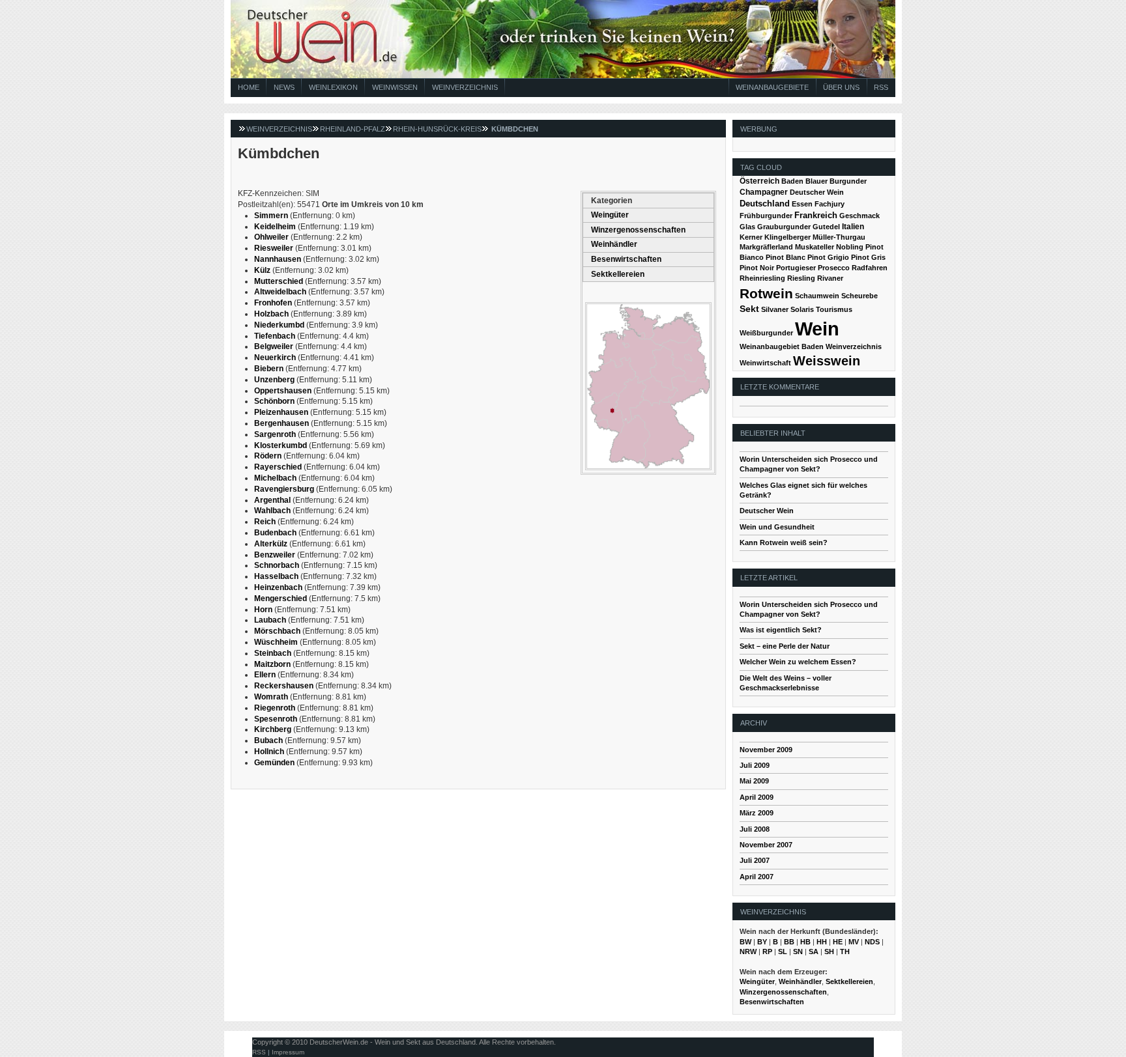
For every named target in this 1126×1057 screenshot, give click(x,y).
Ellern (265, 674)
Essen (802, 204)
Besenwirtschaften (626, 259)
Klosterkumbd (280, 445)
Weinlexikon (333, 87)
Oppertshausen (282, 390)
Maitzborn (272, 664)
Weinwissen (395, 87)
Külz (262, 270)
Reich (265, 521)
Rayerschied (278, 467)
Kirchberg (272, 729)
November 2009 (766, 750)
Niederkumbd (279, 325)
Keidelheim (275, 226)
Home (248, 87)
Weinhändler (614, 244)
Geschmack (859, 215)
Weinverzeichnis (465, 87)
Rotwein (766, 293)
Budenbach (275, 532)
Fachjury (829, 204)
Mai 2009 (754, 781)
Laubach (270, 620)
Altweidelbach (280, 291)
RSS (881, 87)
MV (853, 942)
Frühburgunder (766, 215)
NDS (872, 942)
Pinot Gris (868, 257)
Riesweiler (273, 248)
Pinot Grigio (828, 257)
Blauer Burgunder (836, 181)
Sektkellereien (617, 274)
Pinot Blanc (785, 257)
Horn (263, 609)
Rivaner (830, 278)
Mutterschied (278, 281)
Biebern (268, 368)
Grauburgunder (784, 227)
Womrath (271, 696)
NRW (748, 951)
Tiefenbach (274, 336)
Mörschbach (277, 631)
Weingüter (610, 214)
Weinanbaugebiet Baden (782, 346)
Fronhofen (273, 302)
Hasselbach (276, 576)
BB (789, 942)
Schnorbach (276, 565)
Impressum (288, 1052)
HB (805, 942)
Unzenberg (274, 379)
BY (762, 942)
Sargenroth (275, 434)
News (284, 87)
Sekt (749, 309)
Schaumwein (817, 296)
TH (845, 951)
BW (745, 942)
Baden (792, 181)
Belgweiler (273, 346)
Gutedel (826, 227)
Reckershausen (283, 685)
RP (767, 951)
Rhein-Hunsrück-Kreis (437, 129)
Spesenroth (275, 719)
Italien (853, 226)
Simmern (271, 215)
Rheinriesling (762, 278)
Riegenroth (274, 707)
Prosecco (834, 268)
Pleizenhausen (281, 412)
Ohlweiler (271, 237)
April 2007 (756, 877)
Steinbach (272, 653)
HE (838, 942)
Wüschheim (276, 642)
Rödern (268, 455)
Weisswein (826, 361)
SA (813, 951)
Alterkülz (270, 543)
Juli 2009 (755, 765)
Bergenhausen (281, 423)
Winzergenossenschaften (638, 229)
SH (829, 951)
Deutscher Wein (817, 192)
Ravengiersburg (284, 489)
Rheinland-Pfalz (352, 129)
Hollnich (269, 751)
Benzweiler (274, 554)
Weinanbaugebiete (772, 87)
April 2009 (756, 797)
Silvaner (774, 309)
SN (798, 951)
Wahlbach (272, 510)
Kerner (751, 237)
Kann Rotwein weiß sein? (784, 542)
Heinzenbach (278, 587)
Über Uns (841, 87)
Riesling (801, 278)
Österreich (759, 181)
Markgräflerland (766, 247)
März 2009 (756, 813)
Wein (817, 328)
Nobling (849, 247)
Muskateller (814, 247)
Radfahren (870, 268)
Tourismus (834, 309)
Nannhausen (277, 259)
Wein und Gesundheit (777, 527)
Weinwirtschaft (765, 363)
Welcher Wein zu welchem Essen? (798, 662)
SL (782, 951)
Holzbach (271, 313)
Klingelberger (787, 237)
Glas (747, 227)
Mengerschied (280, 598)
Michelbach (275, 478)
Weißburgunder (766, 333)
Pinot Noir (757, 268)
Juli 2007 (755, 860)
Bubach (268, 740)
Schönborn (274, 401)
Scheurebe (859, 296)
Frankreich (815, 215)
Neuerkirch (275, 357)
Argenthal (272, 500)
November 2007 (766, 845)
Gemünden (274, 762)
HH (821, 942)
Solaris (802, 309)
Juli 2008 (755, 829)
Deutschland (765, 203)
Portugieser (796, 268)
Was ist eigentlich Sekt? (781, 630)
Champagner (764, 192)
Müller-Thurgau (839, 237)
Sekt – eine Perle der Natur (785, 646)
